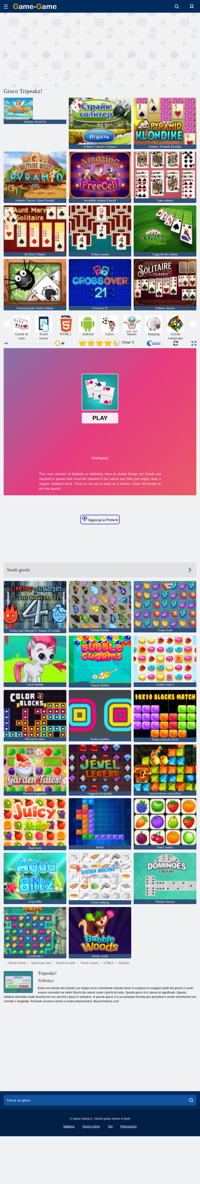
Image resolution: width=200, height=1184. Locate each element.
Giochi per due (40, 963)
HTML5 (108, 963)
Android (123, 963)
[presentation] (7, 323)
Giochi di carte (65, 963)
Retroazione (128, 1126)
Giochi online (17, 963)
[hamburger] (6, 6)
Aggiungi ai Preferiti (102, 520)
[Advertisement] (52, 49)
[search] (191, 1100)
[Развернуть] (193, 343)
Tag (110, 1126)
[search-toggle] (176, 6)
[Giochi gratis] (35, 6)
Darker (156, 343)
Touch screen (89, 963)
